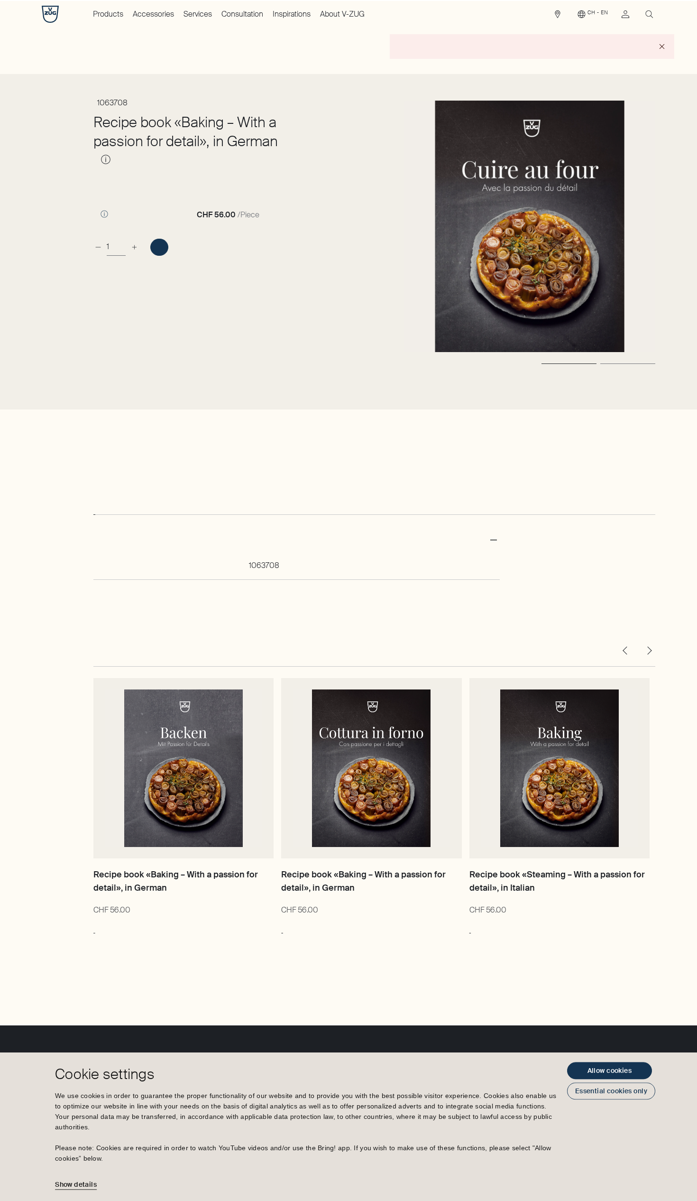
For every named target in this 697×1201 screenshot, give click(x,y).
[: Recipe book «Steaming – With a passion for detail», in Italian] (470, 928)
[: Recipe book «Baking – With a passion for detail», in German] (94, 928)
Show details (76, 1184)
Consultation (242, 14)
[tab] (94, 506)
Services (197, 14)
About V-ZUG (342, 14)
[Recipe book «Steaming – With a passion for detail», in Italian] (559, 768)
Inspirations (292, 14)
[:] (159, 247)
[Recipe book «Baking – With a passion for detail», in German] (183, 768)
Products (108, 14)
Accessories (153, 14)
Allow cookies (609, 1070)
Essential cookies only (611, 1091)
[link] (557, 16)
